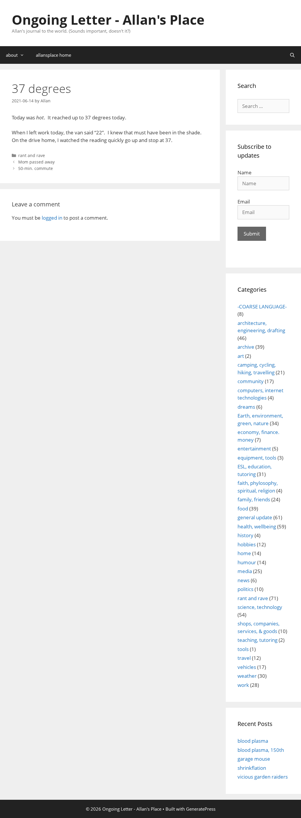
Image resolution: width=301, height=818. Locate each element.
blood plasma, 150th (261, 750)
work (243, 685)
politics (245, 589)
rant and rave (31, 155)
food (243, 508)
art (241, 356)
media (245, 571)
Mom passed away (36, 162)
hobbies (247, 544)
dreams (246, 406)
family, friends (254, 499)
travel (244, 658)
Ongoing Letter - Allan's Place (108, 20)
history (245, 535)
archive (246, 346)
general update (255, 517)
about (12, 55)
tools (243, 649)
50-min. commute (35, 168)
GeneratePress (200, 809)
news (244, 580)
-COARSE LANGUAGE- (262, 306)
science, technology (260, 607)
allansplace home (53, 55)
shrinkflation (252, 767)
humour (247, 562)
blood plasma (253, 740)
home (244, 553)
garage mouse (254, 758)
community (251, 381)
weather (247, 675)
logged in (52, 217)
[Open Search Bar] (292, 55)
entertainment (254, 448)
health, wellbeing (257, 526)
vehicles (247, 667)
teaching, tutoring (257, 640)
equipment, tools (257, 457)
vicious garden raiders (263, 776)
